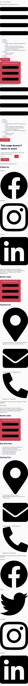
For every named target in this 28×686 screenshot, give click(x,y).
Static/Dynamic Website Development (15, 43)
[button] (14, 21)
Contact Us (5, 57)
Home (4, 39)
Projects (5, 51)
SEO (6, 44)
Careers (5, 55)
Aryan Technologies (5, 2)
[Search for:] (10, 156)
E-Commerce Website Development (14, 47)
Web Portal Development (11, 49)
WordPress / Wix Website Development (15, 50)
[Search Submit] (16, 156)
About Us (5, 40)
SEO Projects (8, 54)
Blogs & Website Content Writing (14, 46)
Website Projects (9, 53)
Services (5, 42)
